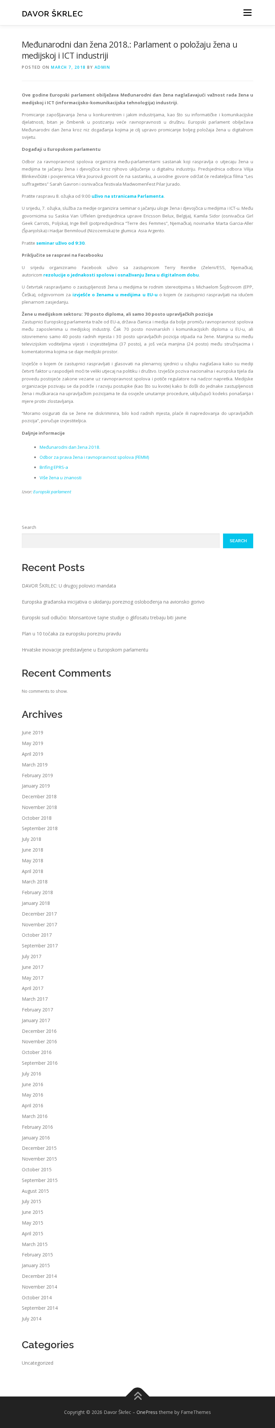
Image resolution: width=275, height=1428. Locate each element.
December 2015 (39, 1148)
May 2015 (32, 1223)
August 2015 (35, 1191)
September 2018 (40, 828)
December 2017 (39, 914)
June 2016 (32, 1084)
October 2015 (37, 1169)
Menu (247, 12)
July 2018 (31, 839)
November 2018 (39, 807)
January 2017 (36, 1020)
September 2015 (40, 1180)
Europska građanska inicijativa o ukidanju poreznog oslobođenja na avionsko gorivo (113, 602)
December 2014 (39, 1276)
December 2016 (39, 1031)
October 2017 (37, 935)
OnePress (147, 1412)
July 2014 (31, 1318)
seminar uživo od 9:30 (60, 243)
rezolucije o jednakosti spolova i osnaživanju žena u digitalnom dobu (121, 275)
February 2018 (37, 892)
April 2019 (32, 754)
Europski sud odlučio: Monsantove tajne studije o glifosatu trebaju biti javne (104, 617)
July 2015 (31, 1201)
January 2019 (36, 786)
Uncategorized (37, 1363)
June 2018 (32, 850)
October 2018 (37, 818)
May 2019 (32, 743)
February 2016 (37, 1127)
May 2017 (32, 978)
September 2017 (40, 945)
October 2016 (37, 1052)
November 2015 (39, 1159)
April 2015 (32, 1233)
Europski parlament (52, 492)
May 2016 (32, 1095)
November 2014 (39, 1287)
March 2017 (35, 999)
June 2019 (32, 732)
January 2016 (36, 1137)
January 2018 (36, 903)
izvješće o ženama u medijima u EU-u (114, 295)
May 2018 (32, 860)
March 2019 (35, 764)
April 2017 (32, 988)
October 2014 (37, 1297)
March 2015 (35, 1244)
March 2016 (35, 1116)
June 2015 (32, 1212)
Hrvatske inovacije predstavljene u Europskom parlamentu (85, 649)
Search (29, 527)
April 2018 (32, 871)
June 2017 (32, 967)
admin (102, 67)
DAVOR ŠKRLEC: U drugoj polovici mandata (69, 585)
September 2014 (40, 1308)
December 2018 (39, 796)
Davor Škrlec (52, 13)
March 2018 (35, 881)
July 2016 (31, 1073)
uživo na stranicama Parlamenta (128, 196)
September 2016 (40, 1063)
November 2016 (39, 1041)
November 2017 (39, 924)
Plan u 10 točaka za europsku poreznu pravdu (71, 633)
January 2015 (36, 1265)
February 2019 (37, 775)
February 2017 (37, 1009)
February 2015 (37, 1254)
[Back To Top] (138, 1396)
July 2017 (31, 956)
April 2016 (32, 1105)
